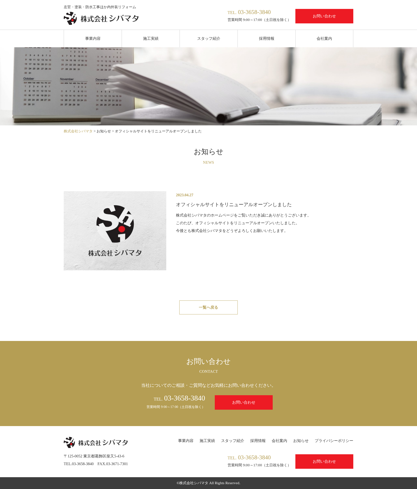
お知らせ (301, 441)
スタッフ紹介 (208, 38)
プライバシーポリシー (334, 441)
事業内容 (93, 38)
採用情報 (266, 38)
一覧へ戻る (208, 307)
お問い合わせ (324, 16)
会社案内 (324, 38)
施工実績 (151, 38)
